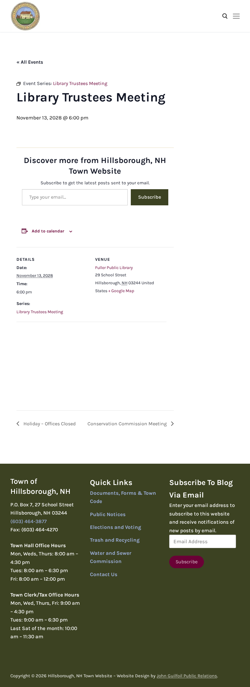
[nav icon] (236, 16)
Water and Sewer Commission (110, 557)
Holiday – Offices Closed (49, 424)
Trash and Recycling (115, 540)
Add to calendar (48, 231)
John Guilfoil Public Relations (187, 675)
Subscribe (149, 197)
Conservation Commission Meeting (128, 424)
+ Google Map (121, 290)
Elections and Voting (115, 527)
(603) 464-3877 (28, 521)
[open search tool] (225, 16)
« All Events (29, 62)
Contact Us (103, 574)
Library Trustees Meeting (39, 311)
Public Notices (108, 514)
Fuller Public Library (114, 267)
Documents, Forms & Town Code (123, 497)
